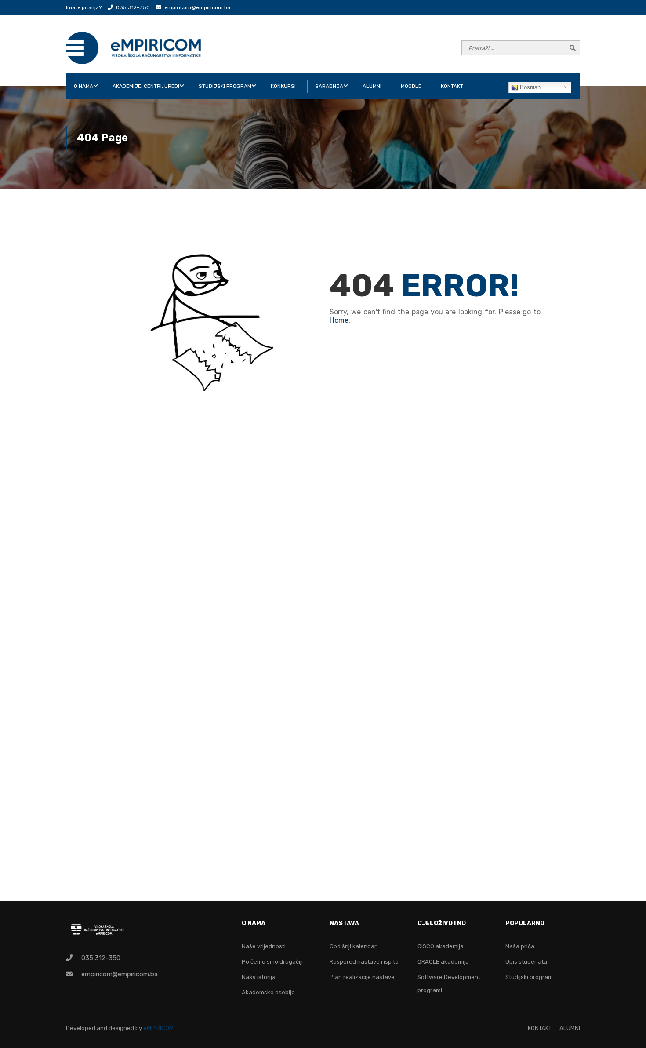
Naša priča (519, 946)
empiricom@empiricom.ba (197, 7)
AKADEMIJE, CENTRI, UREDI (146, 86)
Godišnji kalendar (353, 946)
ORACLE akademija (443, 961)
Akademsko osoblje (268, 992)
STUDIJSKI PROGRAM (225, 86)
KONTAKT (452, 86)
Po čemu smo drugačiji (272, 961)
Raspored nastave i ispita (364, 961)
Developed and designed (100, 1028)
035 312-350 (133, 7)
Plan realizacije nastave (362, 977)
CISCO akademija (440, 946)
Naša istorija (259, 977)
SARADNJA (329, 86)
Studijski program (529, 977)
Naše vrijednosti (264, 946)
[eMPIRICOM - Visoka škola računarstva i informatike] (134, 48)
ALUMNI (372, 86)
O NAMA (83, 86)
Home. (340, 320)
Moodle (411, 86)
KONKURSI (283, 86)
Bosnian (529, 87)
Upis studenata (526, 961)
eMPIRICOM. (159, 1028)
